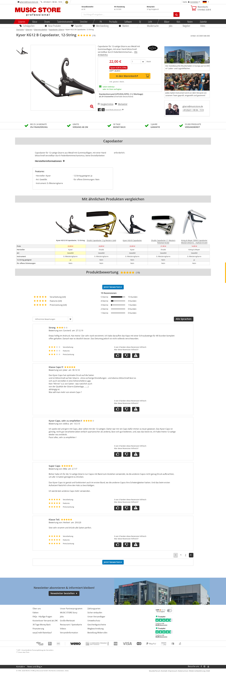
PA (101, 21)
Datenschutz (183, 671)
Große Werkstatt (67, 620)
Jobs (170, 25)
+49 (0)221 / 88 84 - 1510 (193, 110)
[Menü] (171, 608)
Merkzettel (122, 104)
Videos (63, 628)
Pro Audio (113, 21)
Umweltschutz (93, 620)
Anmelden (194, 2)
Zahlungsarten (93, 608)
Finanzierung (38, 628)
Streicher (83, 21)
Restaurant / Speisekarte (71, 624)
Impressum (172, 671)
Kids (178, 21)
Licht (150, 21)
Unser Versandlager (96, 616)
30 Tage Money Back (41, 624)
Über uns (37, 608)
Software (128, 21)
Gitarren (21, 21)
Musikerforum (154, 671)
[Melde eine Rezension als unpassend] (135, 355)
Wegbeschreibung (95, 628)
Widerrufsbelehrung (197, 671)
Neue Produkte (54, 25)
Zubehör (203, 21)
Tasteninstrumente (65, 21)
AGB (208, 671)
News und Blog (33, 666)
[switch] (169, 610)
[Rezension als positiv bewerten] (117, 355)
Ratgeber (186, 25)
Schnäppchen (28, 25)
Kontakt (19, 666)
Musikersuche (153, 25)
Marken (125, 25)
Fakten (35, 612)
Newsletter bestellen (62, 593)
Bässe (34, 21)
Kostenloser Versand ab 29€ (45, 620)
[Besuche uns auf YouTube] (208, 666)
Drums (47, 21)
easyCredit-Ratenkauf (42, 632)
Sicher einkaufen (94, 612)
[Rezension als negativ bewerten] (126, 355)
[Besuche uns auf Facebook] (201, 666)
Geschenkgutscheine (96, 624)
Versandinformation (69, 632)
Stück (148, 61)
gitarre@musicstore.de (29, 2)
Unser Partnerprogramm (71, 608)
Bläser (166, 21)
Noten (190, 21)
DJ (140, 21)
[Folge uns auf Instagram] (204, 666)
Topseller (78, 25)
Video (202, 25)
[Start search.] (177, 14)
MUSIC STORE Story (68, 612)
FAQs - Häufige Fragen (42, 616)
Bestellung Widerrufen (97, 632)
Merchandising (102, 25)
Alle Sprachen (184, 318)
